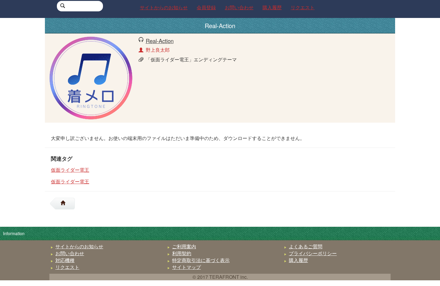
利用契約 (181, 253)
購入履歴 (298, 260)
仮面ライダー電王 (70, 169)
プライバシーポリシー (313, 253)
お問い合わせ (69, 253)
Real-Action (160, 41)
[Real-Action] (91, 77)
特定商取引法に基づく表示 (201, 260)
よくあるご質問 (305, 246)
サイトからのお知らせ (79, 246)
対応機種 (65, 260)
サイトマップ (186, 267)
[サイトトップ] (65, 203)
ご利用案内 (184, 246)
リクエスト (67, 267)
